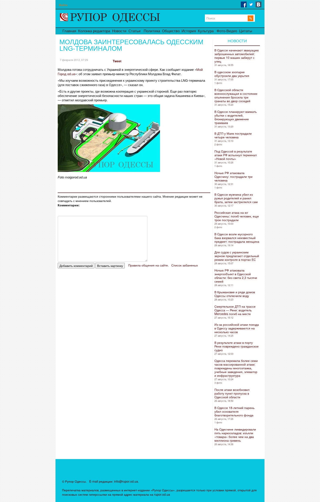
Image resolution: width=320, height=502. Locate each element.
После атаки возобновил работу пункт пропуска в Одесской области (231, 393)
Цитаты (245, 31)
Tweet (117, 61)
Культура (206, 31)
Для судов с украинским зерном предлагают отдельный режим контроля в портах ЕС (236, 256)
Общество (171, 31)
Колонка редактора (94, 31)
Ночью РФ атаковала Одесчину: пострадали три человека (233, 176)
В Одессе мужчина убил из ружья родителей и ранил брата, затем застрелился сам (236, 198)
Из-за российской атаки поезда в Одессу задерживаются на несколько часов (236, 328)
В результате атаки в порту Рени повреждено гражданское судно (236, 346)
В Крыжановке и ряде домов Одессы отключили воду (234, 294)
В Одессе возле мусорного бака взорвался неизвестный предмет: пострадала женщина (236, 238)
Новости (119, 31)
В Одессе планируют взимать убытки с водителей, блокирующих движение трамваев (235, 117)
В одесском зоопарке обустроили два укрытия (231, 74)
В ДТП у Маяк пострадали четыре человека (233, 135)
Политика (152, 31)
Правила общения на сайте (148, 265)
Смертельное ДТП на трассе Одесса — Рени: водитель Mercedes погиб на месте (235, 310)
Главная (69, 31)
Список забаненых (184, 265)
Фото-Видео (227, 31)
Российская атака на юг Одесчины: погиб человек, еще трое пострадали (236, 216)
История (189, 31)
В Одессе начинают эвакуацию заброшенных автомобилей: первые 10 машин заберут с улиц (236, 55)
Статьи (134, 31)
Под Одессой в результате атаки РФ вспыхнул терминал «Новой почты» (235, 155)
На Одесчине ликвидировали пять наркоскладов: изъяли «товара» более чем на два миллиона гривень (235, 435)
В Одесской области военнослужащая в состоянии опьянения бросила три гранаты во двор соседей (235, 95)
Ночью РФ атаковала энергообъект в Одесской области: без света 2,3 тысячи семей (235, 275)
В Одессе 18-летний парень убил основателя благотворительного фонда (234, 411)
